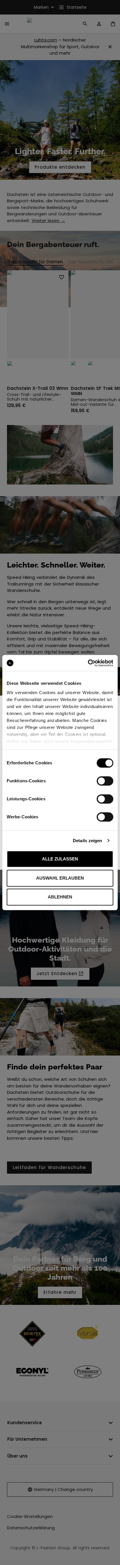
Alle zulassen (60, 858)
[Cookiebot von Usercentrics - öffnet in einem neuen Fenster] (87, 663)
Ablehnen (60, 896)
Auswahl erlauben (60, 878)
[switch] (105, 781)
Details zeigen (87, 840)
